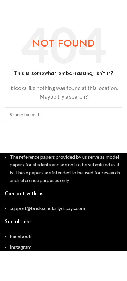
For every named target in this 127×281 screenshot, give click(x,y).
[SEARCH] (115, 114)
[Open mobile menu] (119, 6)
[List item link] (63, 208)
